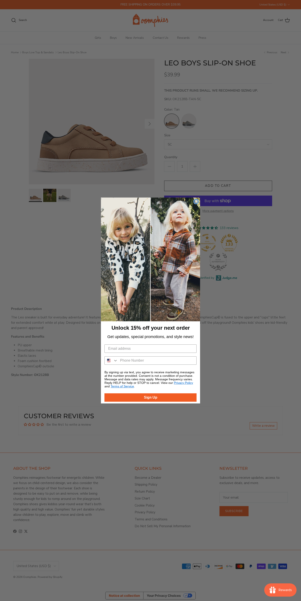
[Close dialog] (196, 201)
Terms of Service (122, 386)
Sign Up (150, 397)
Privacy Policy (183, 383)
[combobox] (111, 360)
